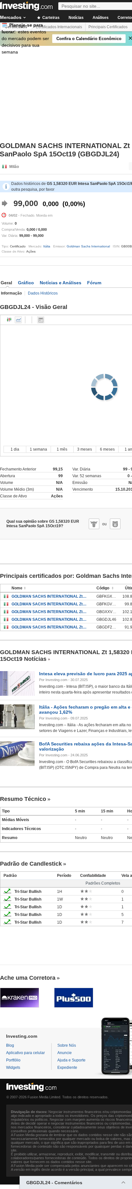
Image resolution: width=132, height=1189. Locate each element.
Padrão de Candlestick (31, 864)
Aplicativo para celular (25, 1053)
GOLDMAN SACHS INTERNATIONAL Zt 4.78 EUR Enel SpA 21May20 (49, 612)
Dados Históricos (43, 293)
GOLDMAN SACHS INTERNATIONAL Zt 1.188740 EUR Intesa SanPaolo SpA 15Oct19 (49, 619)
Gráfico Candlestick (9, 319)
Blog (10, 1045)
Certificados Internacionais (59, 27)
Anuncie (64, 1053)
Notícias (76, 17)
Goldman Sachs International (88, 246)
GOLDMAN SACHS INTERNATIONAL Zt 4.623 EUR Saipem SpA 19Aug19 (49, 604)
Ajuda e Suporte (71, 1060)
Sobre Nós (66, 1045)
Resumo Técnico (23, 799)
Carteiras (50, 17)
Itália (46, 246)
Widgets (13, 1067)
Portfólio (13, 1060)
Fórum (94, 282)
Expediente (67, 1067)
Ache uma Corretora (27, 978)
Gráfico (26, 282)
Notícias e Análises (60, 282)
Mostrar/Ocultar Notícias (40, 319)
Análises (101, 17)
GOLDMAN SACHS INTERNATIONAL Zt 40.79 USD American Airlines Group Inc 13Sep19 (49, 627)
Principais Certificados (108, 27)
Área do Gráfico (18, 319)
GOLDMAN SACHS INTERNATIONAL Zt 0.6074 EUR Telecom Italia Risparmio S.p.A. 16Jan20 (49, 596)
